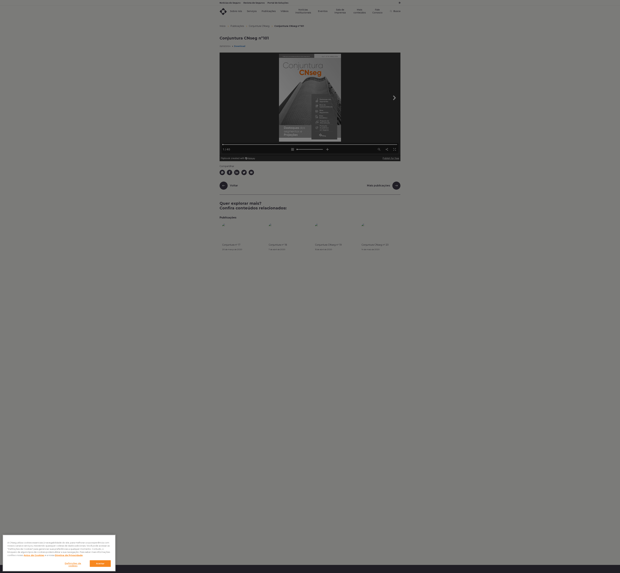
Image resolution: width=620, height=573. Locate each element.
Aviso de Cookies (34, 555)
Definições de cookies (73, 564)
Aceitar (100, 563)
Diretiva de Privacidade (69, 555)
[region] (59, 553)
